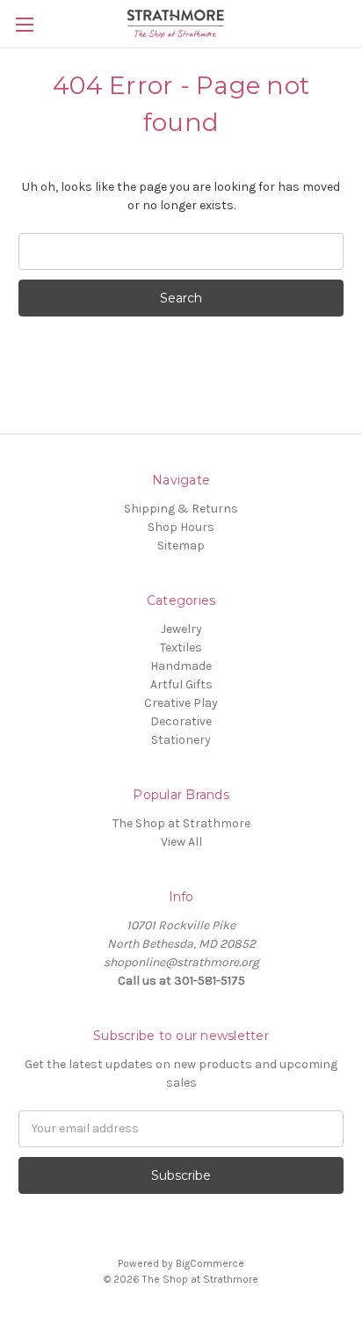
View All (181, 841)
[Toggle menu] (24, 24)
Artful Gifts (181, 684)
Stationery (181, 739)
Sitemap (181, 545)
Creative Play (181, 702)
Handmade (181, 665)
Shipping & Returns (181, 508)
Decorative (181, 721)
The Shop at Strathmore (181, 823)
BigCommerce (210, 1263)
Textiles (181, 647)
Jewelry (181, 629)
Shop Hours (181, 527)
